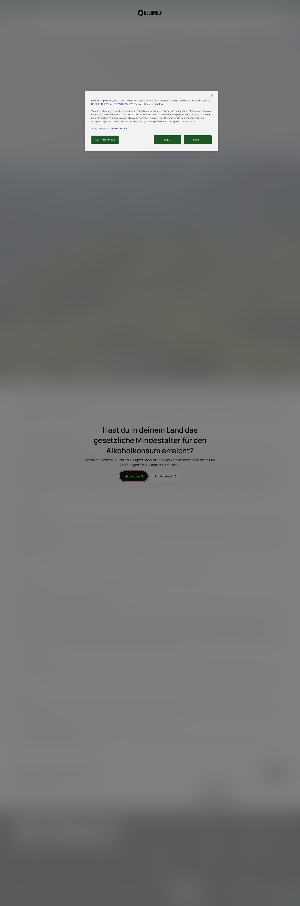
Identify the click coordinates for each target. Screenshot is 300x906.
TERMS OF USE (119, 128)
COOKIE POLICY (101, 128)
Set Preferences (105, 139)
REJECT (167, 139)
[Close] (212, 95)
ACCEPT (198, 139)
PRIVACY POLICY (123, 104)
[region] (151, 121)
